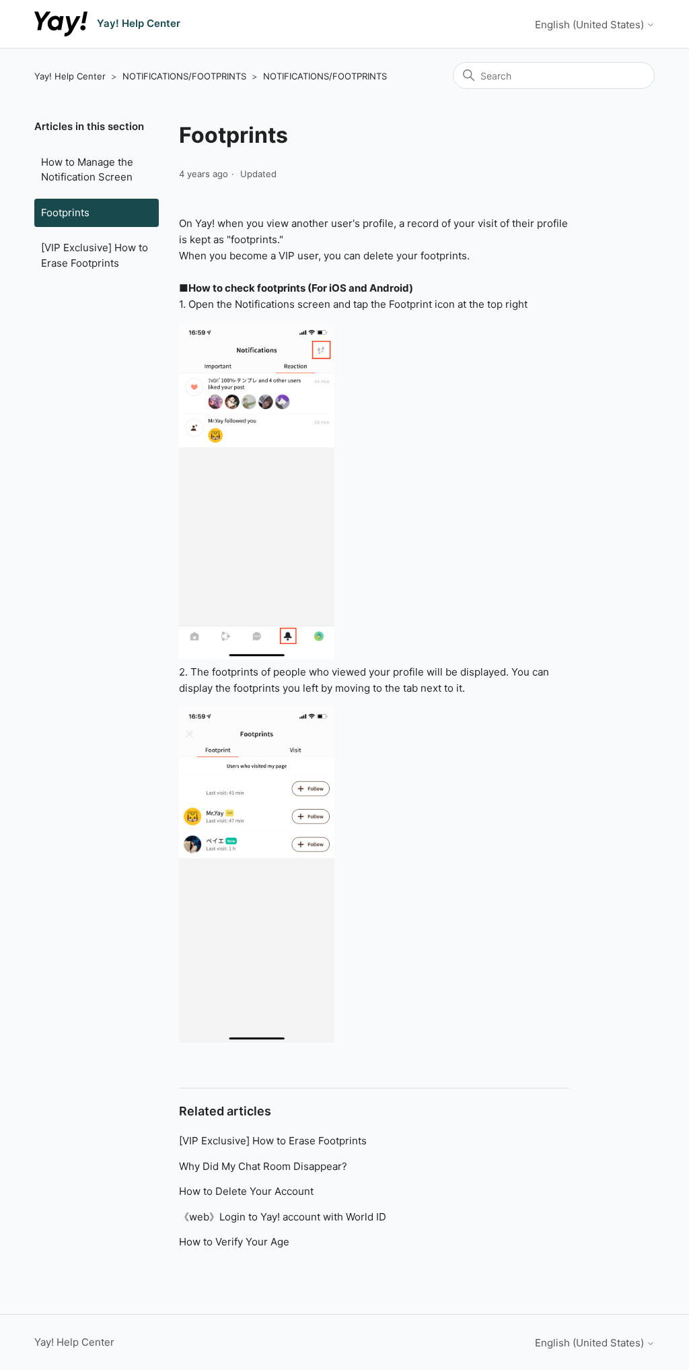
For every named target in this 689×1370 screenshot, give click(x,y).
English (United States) (591, 24)
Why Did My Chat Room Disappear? (263, 1166)
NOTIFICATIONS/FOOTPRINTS (184, 76)
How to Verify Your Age (234, 1241)
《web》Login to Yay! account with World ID (282, 1216)
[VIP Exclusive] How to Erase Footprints (94, 255)
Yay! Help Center (70, 76)
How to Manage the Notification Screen (87, 170)
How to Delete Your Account (246, 1191)
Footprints (65, 212)
